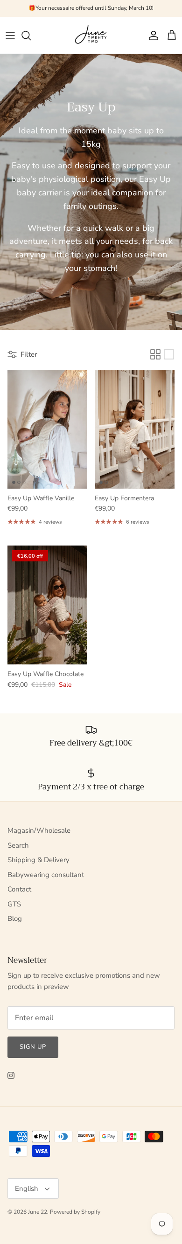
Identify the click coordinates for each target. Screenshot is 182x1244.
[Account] (151, 35)
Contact (19, 889)
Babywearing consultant (45, 874)
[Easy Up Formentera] (135, 429)
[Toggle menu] (10, 35)
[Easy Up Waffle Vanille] (47, 429)
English (26, 1188)
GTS (14, 904)
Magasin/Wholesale (38, 830)
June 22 (37, 1212)
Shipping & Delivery (38, 859)
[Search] (31, 35)
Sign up (33, 1047)
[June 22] (91, 35)
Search (18, 845)
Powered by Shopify (75, 1212)
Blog (14, 918)
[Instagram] (10, 1075)
